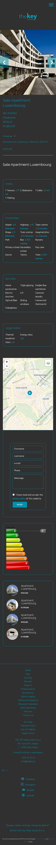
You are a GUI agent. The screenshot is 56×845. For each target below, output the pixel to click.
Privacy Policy (40, 839)
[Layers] (48, 363)
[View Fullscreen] (7, 372)
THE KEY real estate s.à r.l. (28, 739)
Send (20, 505)
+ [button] (7, 362)
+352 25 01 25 (28, 757)
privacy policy (19, 498)
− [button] (7, 366)
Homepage (7, 136)
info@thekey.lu (28, 761)
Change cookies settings (18, 825)
